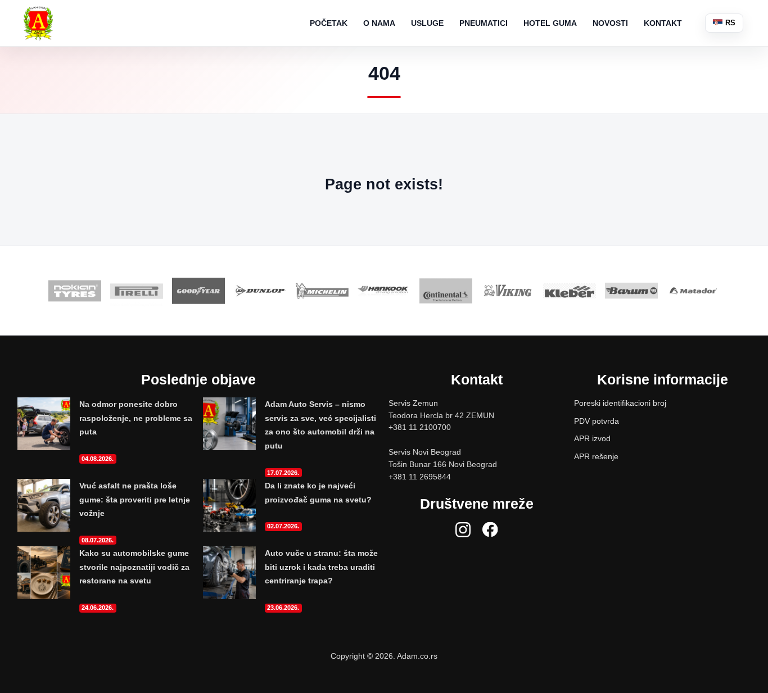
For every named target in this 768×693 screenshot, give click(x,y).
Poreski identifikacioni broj (620, 402)
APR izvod (592, 438)
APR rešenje (596, 456)
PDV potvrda (596, 420)
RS (729, 23)
